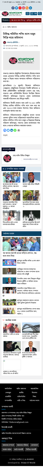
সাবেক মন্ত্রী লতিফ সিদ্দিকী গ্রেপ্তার (31, 185)
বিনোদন (34, 392)
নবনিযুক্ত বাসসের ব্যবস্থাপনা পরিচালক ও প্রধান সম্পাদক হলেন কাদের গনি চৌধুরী (28, 271)
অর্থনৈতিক (8, 388)
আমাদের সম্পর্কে (8, 445)
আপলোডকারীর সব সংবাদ (30, 159)
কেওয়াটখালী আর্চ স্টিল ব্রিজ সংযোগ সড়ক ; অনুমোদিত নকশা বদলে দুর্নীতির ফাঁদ (30, 336)
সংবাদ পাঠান (7, 449)
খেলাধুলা (8, 392)
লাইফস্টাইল (21, 396)
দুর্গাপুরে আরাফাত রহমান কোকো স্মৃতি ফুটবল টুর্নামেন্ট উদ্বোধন (28, 301)
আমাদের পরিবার (22, 445)
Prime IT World (28, 463)
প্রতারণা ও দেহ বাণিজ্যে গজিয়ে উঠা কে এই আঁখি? (10, 373)
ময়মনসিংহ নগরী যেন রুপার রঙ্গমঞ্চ (11, 335)
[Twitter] (8, 130)
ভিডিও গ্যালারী (31, 449)
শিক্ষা (34, 396)
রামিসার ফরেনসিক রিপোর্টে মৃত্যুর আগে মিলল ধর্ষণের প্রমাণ (31, 224)
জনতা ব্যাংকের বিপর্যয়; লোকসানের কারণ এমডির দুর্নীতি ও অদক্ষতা (29, 355)
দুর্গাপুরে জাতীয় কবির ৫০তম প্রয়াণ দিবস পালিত (28, 261)
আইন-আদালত (12, 27)
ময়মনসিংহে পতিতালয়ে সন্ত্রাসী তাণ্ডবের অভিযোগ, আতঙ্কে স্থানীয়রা (12, 355)
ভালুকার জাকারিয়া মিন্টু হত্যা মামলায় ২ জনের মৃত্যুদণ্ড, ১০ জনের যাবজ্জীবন (10, 205)
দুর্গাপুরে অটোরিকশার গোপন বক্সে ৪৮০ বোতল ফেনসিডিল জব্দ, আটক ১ (28, 311)
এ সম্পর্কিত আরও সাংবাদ (14, 168)
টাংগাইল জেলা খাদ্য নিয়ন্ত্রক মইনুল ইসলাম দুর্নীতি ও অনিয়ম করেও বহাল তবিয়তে (28, 281)
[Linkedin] (11, 130)
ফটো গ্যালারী (18, 449)
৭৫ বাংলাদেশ (29, 459)
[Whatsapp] (15, 130)
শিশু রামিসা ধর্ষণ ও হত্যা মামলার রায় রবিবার (10, 223)
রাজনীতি (8, 396)
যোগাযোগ (34, 445)
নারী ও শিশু (21, 400)
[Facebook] (4, 130)
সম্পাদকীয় (8, 400)
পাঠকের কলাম (34, 400)
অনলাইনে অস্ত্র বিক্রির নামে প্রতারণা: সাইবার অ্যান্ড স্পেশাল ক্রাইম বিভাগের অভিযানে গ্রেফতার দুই (21, 292)
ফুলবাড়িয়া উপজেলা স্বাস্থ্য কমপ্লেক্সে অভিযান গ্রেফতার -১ (31, 204)
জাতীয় (21, 392)
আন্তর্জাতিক (34, 388)
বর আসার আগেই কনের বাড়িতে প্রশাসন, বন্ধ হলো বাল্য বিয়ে (11, 186)
